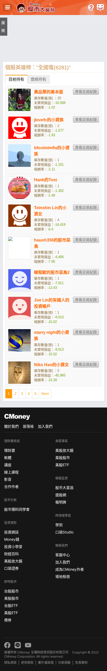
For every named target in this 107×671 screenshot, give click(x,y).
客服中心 (62, 555)
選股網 (60, 495)
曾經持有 (38, 79)
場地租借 (62, 576)
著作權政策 (46, 663)
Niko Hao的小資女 (51, 365)
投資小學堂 (13, 546)
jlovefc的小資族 (49, 120)
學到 (59, 525)
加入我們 (45, 426)
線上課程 (11, 472)
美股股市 (11, 598)
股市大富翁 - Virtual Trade (36, 7)
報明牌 (60, 502)
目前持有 (16, 79)
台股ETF (11, 605)
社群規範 (64, 663)
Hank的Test (45, 180)
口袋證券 (11, 568)
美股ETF (11, 612)
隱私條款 (10, 663)
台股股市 (11, 591)
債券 (7, 620)
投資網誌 (11, 532)
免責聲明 (81, 663)
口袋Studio (64, 532)
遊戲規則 (90, 7)
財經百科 (11, 554)
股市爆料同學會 (17, 509)
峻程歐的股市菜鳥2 (52, 272)
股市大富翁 (64, 487)
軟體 (7, 457)
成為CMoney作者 (69, 569)
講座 (7, 465)
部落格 (28, 426)
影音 (7, 479)
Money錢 (11, 539)
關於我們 (11, 426)
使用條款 (27, 663)
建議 (100, 7)
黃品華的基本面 (48, 92)
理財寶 (9, 450)
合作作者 (11, 486)
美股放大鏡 (13, 561)
